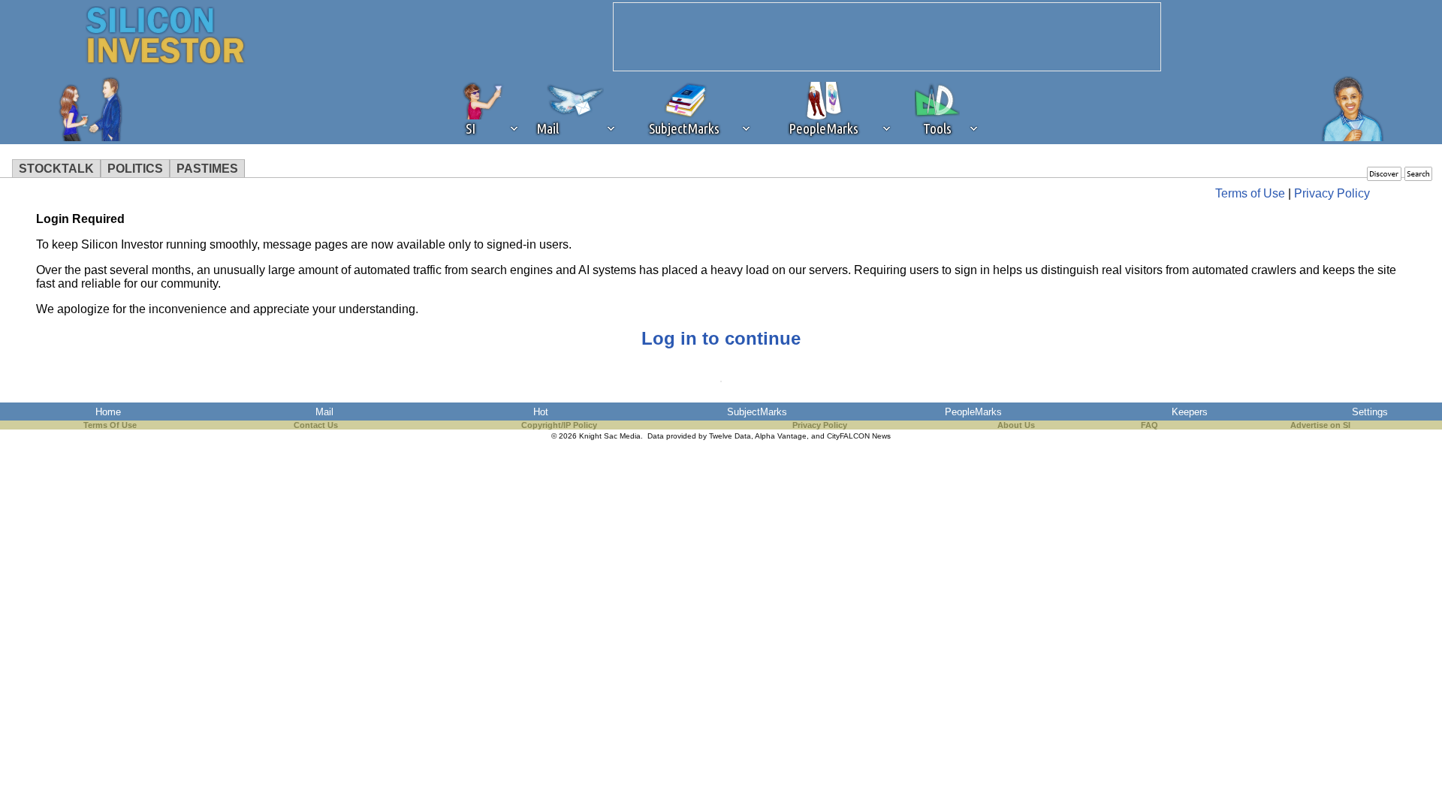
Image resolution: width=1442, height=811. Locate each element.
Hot (540, 412)
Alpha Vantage (781, 436)
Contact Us (316, 425)
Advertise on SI (1320, 425)
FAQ (1149, 425)
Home (108, 412)
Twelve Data (730, 436)
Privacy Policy (1332, 193)
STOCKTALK (56, 168)
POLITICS (135, 168)
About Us (1016, 425)
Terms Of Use (110, 425)
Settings (1370, 412)
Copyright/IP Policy (559, 425)
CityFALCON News (859, 436)
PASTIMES (207, 168)
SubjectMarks (757, 412)
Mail (324, 412)
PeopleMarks (973, 412)
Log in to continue (721, 338)
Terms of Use (1250, 193)
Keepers (1190, 412)
